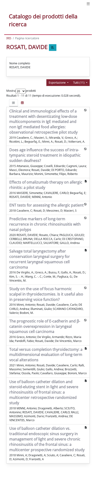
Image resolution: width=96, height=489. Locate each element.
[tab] (13, 102)
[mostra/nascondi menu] (88, 4)
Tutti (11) (79, 83)
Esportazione (57, 83)
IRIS (8, 38)
